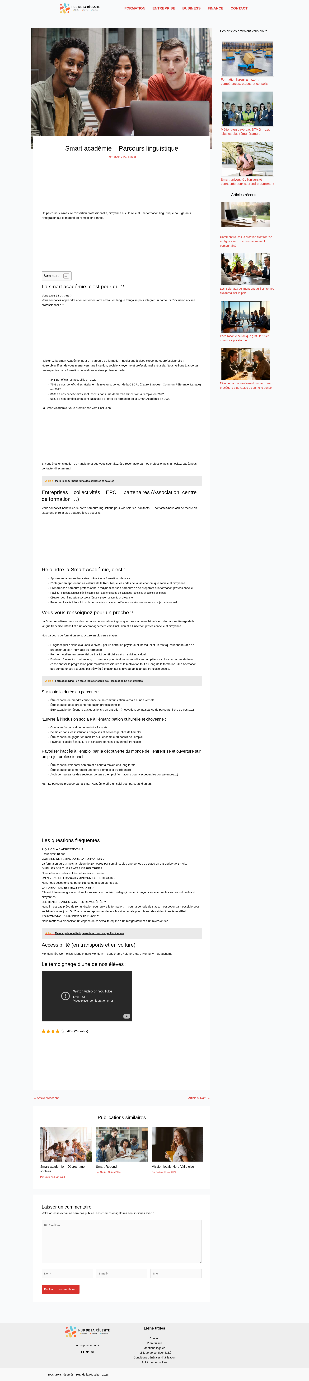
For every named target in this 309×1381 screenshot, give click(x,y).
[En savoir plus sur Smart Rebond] (122, 1144)
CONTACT (239, 8)
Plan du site (154, 1343)
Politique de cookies (154, 1362)
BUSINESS (191, 8)
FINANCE (216, 8)
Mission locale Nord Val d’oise (173, 1166)
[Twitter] (87, 1351)
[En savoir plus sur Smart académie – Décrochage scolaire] (66, 1144)
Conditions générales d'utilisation (154, 1357)
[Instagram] (92, 1351)
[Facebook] (82, 1351)
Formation (114, 156)
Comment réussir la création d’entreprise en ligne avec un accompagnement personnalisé (246, 241)
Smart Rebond (106, 1166)
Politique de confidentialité (154, 1352)
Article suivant (199, 1098)
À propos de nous (87, 1345)
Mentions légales (154, 1348)
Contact (154, 1338)
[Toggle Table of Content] (64, 276)
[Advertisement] (122, 187)
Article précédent (46, 1098)
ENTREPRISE (163, 8)
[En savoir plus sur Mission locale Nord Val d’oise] (177, 1144)
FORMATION (134, 8)
